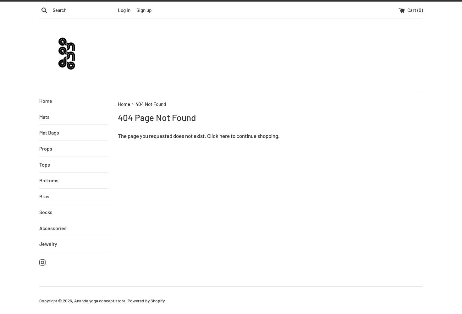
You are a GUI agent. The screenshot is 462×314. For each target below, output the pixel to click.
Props (45, 148)
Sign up (144, 10)
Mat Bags (49, 132)
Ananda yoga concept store (99, 300)
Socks (45, 212)
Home (45, 101)
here (224, 136)
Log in (124, 10)
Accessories (53, 228)
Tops (44, 165)
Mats (44, 117)
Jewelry (48, 244)
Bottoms (48, 180)
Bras (44, 196)
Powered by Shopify (146, 300)
